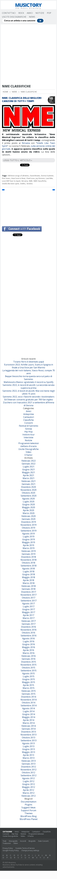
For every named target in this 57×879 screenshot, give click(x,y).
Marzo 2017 (28, 618)
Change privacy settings (30, 850)
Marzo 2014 (28, 723)
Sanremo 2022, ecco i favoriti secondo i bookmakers (28, 396)
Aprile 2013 (28, 755)
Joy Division (40, 178)
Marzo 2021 (28, 478)
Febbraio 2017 (28, 621)
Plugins (28, 804)
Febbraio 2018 (28, 586)
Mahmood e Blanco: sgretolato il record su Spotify (28, 382)
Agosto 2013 (28, 743)
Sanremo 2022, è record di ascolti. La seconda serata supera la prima (28, 386)
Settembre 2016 (28, 635)
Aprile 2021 (28, 475)
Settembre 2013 (28, 740)
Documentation (28, 801)
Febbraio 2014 (28, 725)
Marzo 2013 (28, 757)
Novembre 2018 (28, 559)
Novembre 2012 (28, 769)
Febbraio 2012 (28, 795)
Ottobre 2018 (28, 562)
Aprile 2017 (28, 615)
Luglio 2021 (28, 466)
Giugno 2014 (28, 714)
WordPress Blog (28, 816)
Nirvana (26, 143)
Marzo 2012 (28, 792)
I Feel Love (30, 178)
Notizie (40, 13)
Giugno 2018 (28, 574)
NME (30, 181)
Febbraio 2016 (28, 656)
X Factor (28, 454)
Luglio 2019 (28, 536)
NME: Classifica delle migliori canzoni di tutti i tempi (21, 99)
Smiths (22, 183)
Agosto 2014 (28, 708)
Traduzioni (7, 843)
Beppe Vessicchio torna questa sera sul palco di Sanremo (28, 378)
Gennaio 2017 (28, 623)
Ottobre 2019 (28, 527)
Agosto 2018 (28, 568)
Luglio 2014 (28, 711)
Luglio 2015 (28, 676)
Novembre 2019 (28, 524)
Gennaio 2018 (28, 589)
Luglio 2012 (28, 781)
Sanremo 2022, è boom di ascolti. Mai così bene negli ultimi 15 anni (29, 392)
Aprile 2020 (28, 510)
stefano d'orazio (28, 446)
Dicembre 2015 (28, 661)
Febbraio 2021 (28, 481)
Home (5, 91)
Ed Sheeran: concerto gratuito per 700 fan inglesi (28, 399)
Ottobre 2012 (28, 772)
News (32, 16)
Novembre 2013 (28, 734)
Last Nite (49, 178)
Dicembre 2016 (28, 626)
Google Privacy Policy (11, 850)
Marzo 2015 (28, 688)
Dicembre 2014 (28, 696)
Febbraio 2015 (28, 690)
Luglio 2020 (28, 501)
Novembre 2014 (28, 699)
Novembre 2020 (28, 489)
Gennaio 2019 (28, 554)
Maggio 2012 (28, 787)
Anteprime (28, 414)
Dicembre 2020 (28, 487)
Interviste (28, 437)
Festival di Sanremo (28, 425)
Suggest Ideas (28, 807)
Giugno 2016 (28, 644)
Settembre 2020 (28, 495)
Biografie (32, 841)
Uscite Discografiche (14, 16)
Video (28, 452)
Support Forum (28, 810)
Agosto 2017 (28, 603)
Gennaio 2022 (28, 463)
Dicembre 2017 (28, 591)
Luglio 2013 (28, 746)
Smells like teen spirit (10, 183)
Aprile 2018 (28, 580)
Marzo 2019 (28, 548)
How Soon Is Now (18, 178)
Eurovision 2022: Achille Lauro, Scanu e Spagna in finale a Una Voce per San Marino (28, 366)
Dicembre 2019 (28, 521)
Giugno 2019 (28, 539)
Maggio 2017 (28, 612)
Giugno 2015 (28, 679)
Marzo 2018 (28, 583)
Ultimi (15, 843)
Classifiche (28, 420)
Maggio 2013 (28, 752)
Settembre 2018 (28, 565)
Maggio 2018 (28, 577)
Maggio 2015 (28, 682)
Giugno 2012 (28, 784)
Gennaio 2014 (28, 728)
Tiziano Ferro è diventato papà (28, 361)
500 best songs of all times (18, 175)
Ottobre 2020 (28, 492)
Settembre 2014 (28, 705)
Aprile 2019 (28, 545)
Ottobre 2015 (28, 667)
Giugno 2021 (28, 469)
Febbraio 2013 (28, 760)
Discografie (13, 841)
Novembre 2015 (28, 664)
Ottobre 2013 (28, 737)
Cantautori (28, 417)
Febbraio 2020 (28, 516)
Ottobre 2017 (28, 597)
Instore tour (28, 434)
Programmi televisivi (28, 443)
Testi (4, 841)
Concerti (28, 422)
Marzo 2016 (28, 653)
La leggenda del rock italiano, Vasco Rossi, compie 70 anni (28, 372)
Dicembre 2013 (28, 731)
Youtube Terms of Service (25, 848)
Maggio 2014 (28, 717)
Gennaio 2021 (28, 484)
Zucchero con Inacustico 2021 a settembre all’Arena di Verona (28, 404)
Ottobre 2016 (28, 632)
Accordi (23, 841)
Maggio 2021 (28, 472)
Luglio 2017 (28, 606)
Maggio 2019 (28, 542)
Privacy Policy (8, 848)
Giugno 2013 (28, 749)
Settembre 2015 (28, 670)
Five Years (6, 178)
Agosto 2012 (28, 778)
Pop (49, 13)
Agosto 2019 (28, 533)
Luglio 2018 (28, 571)
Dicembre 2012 (28, 766)
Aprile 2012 (28, 790)
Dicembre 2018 (28, 556)
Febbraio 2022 (28, 460)
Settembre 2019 (28, 530)
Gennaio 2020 (28, 519)
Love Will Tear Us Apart (11, 181)
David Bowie (35, 175)
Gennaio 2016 (28, 658)
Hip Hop (28, 431)
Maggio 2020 (28, 507)
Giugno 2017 (28, 609)
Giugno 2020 (28, 504)
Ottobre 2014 (28, 702)
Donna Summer (47, 175)
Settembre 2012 (28, 775)
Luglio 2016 (28, 641)
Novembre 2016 (28, 629)
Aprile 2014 (28, 720)
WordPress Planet (29, 819)
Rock (21, 13)
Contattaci (9, 13)
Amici (30, 13)
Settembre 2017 (28, 600)
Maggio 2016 (28, 647)
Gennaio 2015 (28, 693)
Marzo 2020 (28, 513)
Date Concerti (43, 841)
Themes (29, 813)
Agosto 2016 (28, 638)
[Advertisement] (28, 54)
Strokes (30, 183)
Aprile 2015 (28, 685)
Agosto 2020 (28, 498)
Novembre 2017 (28, 594)
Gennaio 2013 (28, 763)
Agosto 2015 (28, 673)
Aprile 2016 (28, 650)
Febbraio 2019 (28, 551)
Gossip (28, 428)
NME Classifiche (40, 181)
